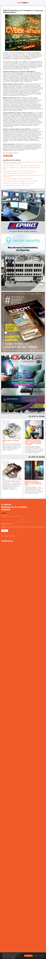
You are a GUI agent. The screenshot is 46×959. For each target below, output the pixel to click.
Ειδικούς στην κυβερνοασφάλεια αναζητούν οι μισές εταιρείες (18, 179)
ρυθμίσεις (13, 957)
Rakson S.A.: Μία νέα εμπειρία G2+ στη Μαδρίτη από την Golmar (18, 183)
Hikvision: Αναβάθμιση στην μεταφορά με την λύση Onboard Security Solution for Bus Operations (22, 176)
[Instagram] (11, 536)
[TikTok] (8, 536)
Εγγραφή (4, 530)
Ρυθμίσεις (37, 955)
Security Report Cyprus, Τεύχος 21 (11, 481)
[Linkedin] (5, 536)
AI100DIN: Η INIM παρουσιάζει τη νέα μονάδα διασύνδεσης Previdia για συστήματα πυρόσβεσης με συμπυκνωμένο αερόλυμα (22, 162)
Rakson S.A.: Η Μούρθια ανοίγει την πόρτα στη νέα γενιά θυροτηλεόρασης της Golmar (21, 168)
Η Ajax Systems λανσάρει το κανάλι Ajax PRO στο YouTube (17, 185)
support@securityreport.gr (22, 521)
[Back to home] (23, 2)
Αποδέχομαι (28, 955)
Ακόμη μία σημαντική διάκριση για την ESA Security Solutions (18, 173)
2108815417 (22, 518)
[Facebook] (2, 536)
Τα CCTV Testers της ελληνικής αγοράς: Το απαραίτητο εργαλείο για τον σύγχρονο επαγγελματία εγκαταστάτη (33, 442)
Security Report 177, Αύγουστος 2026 (10, 441)
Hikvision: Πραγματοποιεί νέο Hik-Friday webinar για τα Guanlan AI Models (21, 165)
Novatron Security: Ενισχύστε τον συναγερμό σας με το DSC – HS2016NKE (20, 181)
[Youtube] (13, 536)
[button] (44, 2)
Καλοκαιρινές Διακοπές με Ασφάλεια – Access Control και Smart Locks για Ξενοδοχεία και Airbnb (33, 483)
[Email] (16, 536)
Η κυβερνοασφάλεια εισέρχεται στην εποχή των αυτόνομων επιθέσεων (19, 171)
